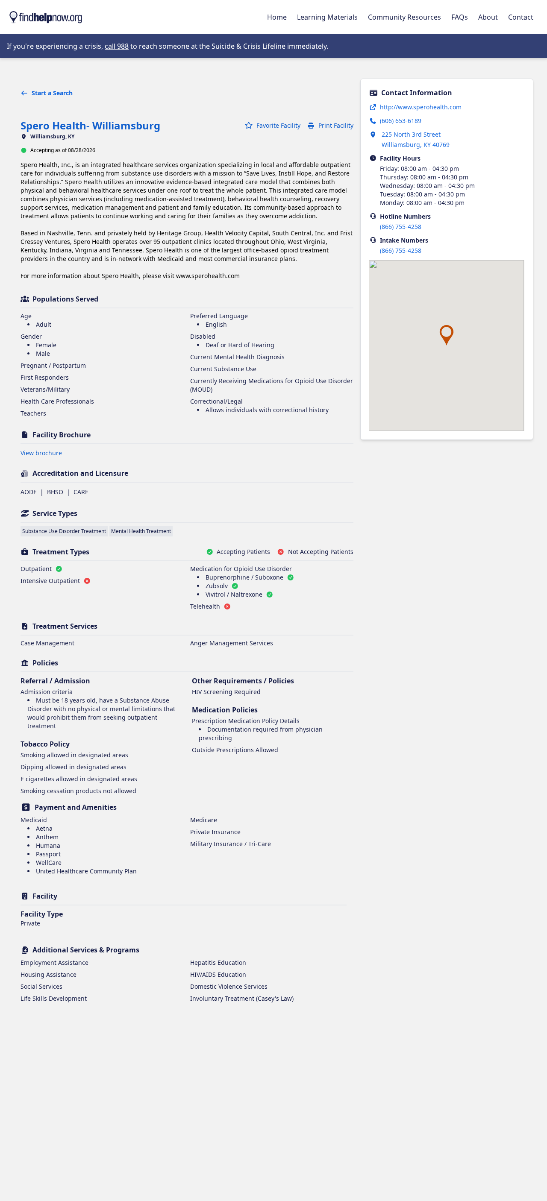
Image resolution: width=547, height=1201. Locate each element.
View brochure (41, 453)
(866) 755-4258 (400, 227)
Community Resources (404, 17)
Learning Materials (327, 17)
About (488, 17)
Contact (520, 17)
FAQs (459, 17)
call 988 (117, 46)
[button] (446, 335)
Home (277, 17)
